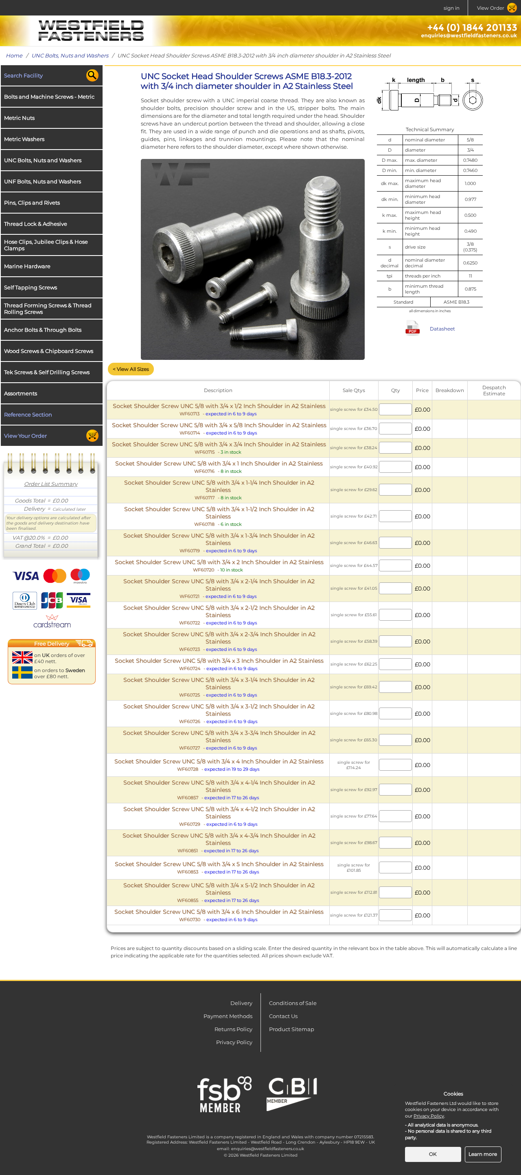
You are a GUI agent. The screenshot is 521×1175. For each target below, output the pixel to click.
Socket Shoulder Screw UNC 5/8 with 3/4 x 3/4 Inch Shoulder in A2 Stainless (219, 448)
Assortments (20, 393)
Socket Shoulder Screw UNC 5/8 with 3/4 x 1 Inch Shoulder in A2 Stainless (219, 467)
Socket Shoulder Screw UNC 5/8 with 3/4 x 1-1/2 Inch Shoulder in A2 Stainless (219, 516)
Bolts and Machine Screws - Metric (49, 96)
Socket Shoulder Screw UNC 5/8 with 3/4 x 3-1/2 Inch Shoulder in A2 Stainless (219, 713)
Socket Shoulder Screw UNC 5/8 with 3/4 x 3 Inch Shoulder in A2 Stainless (219, 664)
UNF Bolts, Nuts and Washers (42, 181)
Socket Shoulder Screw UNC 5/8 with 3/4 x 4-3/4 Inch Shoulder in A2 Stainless (219, 842)
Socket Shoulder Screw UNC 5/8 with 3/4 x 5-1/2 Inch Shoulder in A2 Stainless (219, 892)
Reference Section (28, 414)
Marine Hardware (27, 266)
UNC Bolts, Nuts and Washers (69, 55)
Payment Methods (228, 1016)
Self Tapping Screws (30, 287)
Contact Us (283, 1016)
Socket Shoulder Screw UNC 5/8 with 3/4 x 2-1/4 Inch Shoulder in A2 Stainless (219, 588)
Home (14, 55)
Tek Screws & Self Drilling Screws (47, 372)
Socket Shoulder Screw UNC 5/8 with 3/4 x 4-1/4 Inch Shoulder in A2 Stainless (219, 789)
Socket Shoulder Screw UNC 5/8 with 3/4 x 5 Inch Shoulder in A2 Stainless (219, 867)
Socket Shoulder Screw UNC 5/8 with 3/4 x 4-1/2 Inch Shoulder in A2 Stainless (219, 816)
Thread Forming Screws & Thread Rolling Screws (48, 308)
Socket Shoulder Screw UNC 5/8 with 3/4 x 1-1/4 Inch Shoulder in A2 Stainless (219, 489)
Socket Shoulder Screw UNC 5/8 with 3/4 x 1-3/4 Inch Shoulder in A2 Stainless (219, 542)
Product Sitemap (291, 1029)
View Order (490, 8)
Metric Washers (24, 139)
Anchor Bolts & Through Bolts (42, 329)
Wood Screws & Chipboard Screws (48, 351)
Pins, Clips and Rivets (32, 202)
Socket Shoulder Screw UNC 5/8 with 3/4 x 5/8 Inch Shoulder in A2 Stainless (219, 428)
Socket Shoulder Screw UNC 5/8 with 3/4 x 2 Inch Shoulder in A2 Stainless (219, 565)
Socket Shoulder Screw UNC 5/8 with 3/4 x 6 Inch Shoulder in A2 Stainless (219, 915)
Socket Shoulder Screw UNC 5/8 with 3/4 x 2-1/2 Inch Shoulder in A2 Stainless (219, 615)
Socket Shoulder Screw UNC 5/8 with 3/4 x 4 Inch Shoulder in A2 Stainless (219, 765)
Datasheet (442, 329)
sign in (452, 8)
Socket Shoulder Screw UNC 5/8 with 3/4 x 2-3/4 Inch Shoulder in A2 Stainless (219, 641)
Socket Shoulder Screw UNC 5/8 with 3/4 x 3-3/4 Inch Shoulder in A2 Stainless (219, 740)
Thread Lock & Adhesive (35, 223)
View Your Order (25, 435)
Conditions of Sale (293, 1003)
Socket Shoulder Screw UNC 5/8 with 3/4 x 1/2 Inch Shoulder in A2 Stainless (219, 409)
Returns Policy (233, 1029)
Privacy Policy (234, 1042)
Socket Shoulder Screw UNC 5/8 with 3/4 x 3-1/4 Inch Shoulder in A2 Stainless (219, 687)
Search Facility (23, 75)
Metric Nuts (19, 118)
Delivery (241, 1003)
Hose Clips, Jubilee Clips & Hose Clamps (46, 244)
